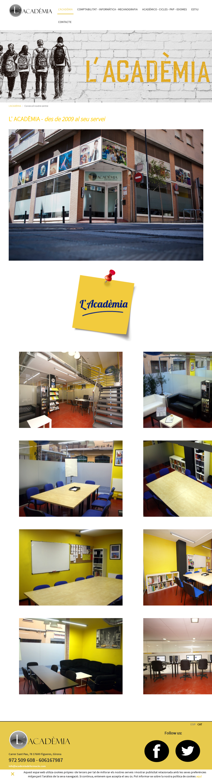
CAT (200, 724)
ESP (192, 724)
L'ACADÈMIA (15, 105)
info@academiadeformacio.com (27, 766)
